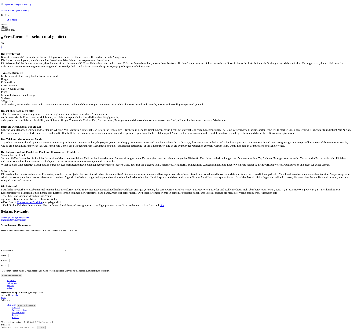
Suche (41, 327)
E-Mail (5, 260)
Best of (15, 315)
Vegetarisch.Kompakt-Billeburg (15, 10)
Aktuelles (16, 307)
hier (162, 205)
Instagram (11, 288)
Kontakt (10, 285)
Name (4, 255)
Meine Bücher (18, 312)
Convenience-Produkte (29, 202)
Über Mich (12, 20)
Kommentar (7, 250)
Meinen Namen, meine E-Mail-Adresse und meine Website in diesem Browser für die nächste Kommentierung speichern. (57, 271)
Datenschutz (12, 283)
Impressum (11, 280)
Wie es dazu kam (19, 310)
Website (4, 265)
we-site (15, 295)
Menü (4, 27)
